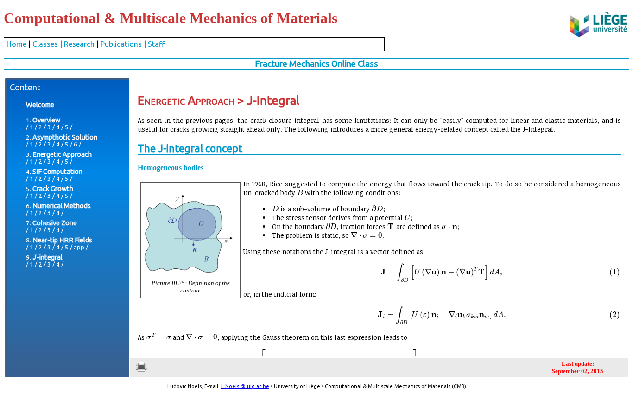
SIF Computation (57, 171)
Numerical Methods (61, 206)
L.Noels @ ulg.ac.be (245, 386)
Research (79, 44)
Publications (121, 44)
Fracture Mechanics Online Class (316, 64)
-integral (47, 257)
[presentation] (34, 257)
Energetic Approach (62, 154)
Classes (45, 44)
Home (16, 44)
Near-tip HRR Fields (62, 240)
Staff (156, 44)
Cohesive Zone (54, 223)
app (79, 247)
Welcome (40, 104)
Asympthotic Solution (64, 137)
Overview (46, 120)
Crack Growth (52, 188)
